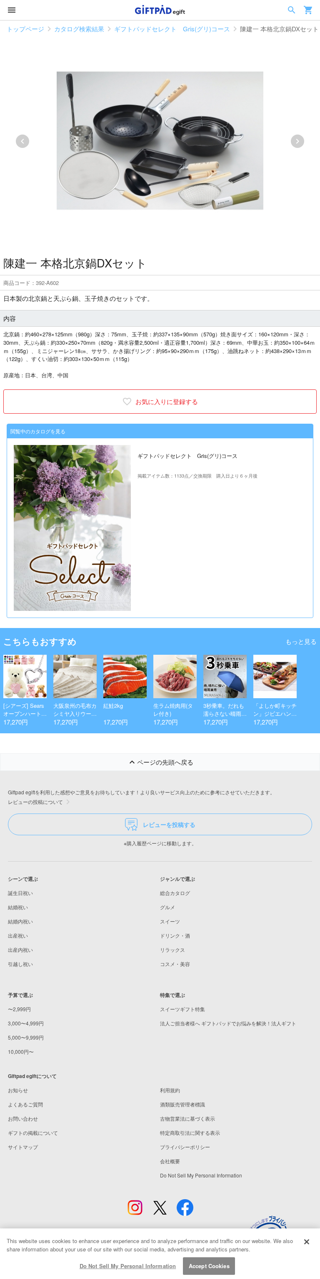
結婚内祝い (20, 921)
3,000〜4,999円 (26, 1023)
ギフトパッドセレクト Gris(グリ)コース (172, 28)
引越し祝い (20, 963)
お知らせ (18, 1089)
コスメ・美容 (175, 963)
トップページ (25, 28)
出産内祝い (20, 949)
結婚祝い (18, 906)
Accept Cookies (209, 1266)
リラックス (172, 949)
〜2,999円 (19, 1008)
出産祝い (18, 935)
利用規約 (170, 1089)
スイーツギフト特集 (182, 1008)
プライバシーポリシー (185, 1146)
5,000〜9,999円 (26, 1037)
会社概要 (170, 1161)
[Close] (307, 1242)
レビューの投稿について (35, 801)
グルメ (167, 906)
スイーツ (170, 921)
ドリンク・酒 (175, 935)
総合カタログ (175, 892)
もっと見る (301, 641)
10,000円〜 (21, 1051)
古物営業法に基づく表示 (187, 1118)
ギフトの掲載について (33, 1132)
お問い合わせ (23, 1118)
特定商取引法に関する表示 (190, 1132)
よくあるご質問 (25, 1104)
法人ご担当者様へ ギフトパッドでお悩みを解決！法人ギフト (228, 1023)
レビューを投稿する (169, 824)
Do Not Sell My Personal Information (128, 1266)
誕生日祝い (20, 892)
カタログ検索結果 (79, 28)
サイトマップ (23, 1146)
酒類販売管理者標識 (182, 1104)
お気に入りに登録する (166, 401)
